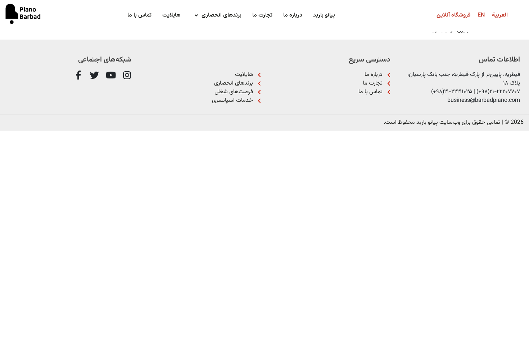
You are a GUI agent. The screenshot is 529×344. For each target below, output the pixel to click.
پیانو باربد (324, 15)
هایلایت (171, 15)
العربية (500, 15)
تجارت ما (262, 15)
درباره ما (292, 15)
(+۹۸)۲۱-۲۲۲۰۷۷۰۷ (498, 91)
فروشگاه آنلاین (453, 15)
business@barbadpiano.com (483, 100)
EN (481, 15)
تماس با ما (139, 15)
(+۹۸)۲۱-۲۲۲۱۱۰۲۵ (451, 91)
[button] (216, 15)
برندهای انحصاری (221, 15)
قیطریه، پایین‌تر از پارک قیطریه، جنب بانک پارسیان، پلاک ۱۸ (463, 79)
